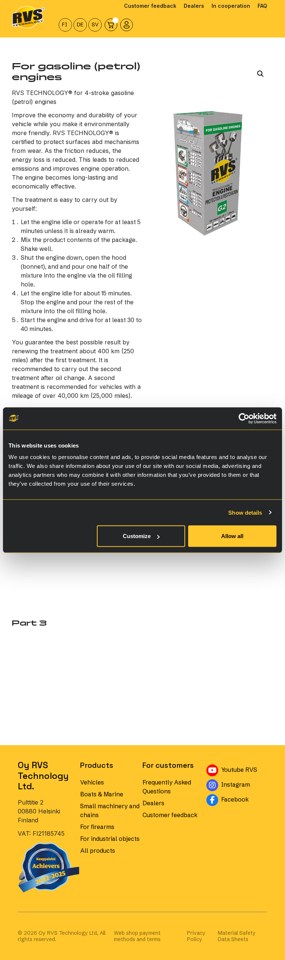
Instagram (243, 784)
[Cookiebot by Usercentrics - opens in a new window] (244, 418)
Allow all (232, 536)
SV (95, 24)
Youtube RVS (243, 769)
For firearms (97, 826)
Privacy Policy (196, 936)
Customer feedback (169, 815)
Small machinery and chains (110, 810)
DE (80, 24)
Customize (137, 536)
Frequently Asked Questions (166, 787)
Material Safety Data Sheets (237, 936)
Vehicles (92, 782)
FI (64, 24)
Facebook (243, 798)
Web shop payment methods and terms (137, 936)
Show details (245, 512)
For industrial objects (110, 838)
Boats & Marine (101, 794)
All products (97, 850)
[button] (260, 74)
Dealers (153, 803)
